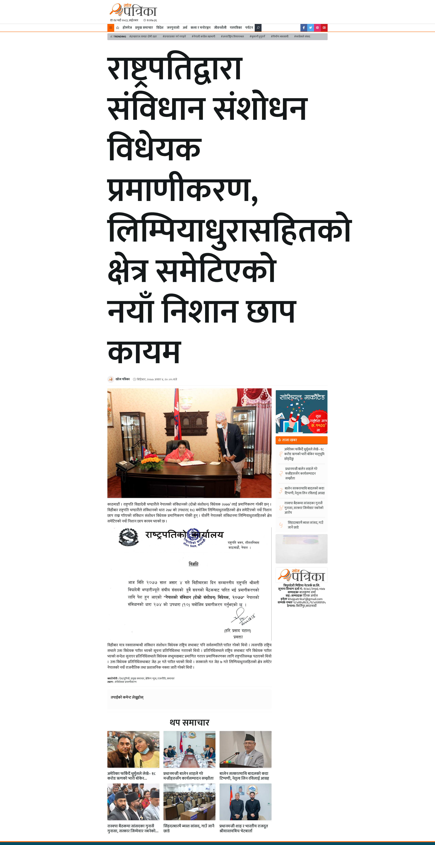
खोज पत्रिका (123, 379)
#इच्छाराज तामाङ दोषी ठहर (143, 36)
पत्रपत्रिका (236, 28)
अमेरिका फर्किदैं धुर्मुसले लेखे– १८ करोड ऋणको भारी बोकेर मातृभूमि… (131, 778)
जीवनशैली (220, 28)
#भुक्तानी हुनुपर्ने (257, 36)
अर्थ (185, 28)
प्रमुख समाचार (144, 28)
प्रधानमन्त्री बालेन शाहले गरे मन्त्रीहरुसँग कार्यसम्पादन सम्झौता (188, 776)
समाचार (171, 678)
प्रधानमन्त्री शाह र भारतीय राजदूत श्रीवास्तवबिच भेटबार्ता (244, 828)
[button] (110, 28)
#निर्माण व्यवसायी (279, 36)
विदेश (159, 28)
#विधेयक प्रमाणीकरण (125, 682)
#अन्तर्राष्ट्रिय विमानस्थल (232, 36)
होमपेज (127, 28)
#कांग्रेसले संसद (302, 36)
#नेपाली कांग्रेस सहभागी (203, 36)
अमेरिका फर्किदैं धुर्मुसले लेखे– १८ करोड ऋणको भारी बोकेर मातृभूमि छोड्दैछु (304, 454)
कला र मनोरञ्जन (201, 28)
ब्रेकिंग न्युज (150, 678)
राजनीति (162, 678)
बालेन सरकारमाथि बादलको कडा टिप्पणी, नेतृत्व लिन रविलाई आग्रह (244, 776)
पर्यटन (249, 28)
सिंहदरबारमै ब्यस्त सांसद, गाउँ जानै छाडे (188, 828)
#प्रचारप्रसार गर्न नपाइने (174, 36)
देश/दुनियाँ (124, 678)
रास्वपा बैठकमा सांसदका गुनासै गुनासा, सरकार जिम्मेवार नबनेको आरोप (131, 831)
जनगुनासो (173, 28)
